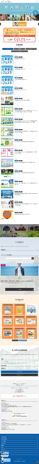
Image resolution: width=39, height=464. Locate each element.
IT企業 (5, 284)
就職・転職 (2, 284)
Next (38, 24)
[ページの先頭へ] (37, 461)
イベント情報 (3, 441)
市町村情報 (3, 455)
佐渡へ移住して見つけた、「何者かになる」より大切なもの (17, 281)
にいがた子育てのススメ (5, 451)
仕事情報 (19, 48)
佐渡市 (13, 284)
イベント (31, 48)
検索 (33, 258)
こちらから (5, 409)
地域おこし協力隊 (4, 453)
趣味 (10, 284)
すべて (8, 48)
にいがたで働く (3, 437)
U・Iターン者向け (5, 361)
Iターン (8, 284)
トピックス (19, 51)
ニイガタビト (3, 443)
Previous (0, 24)
